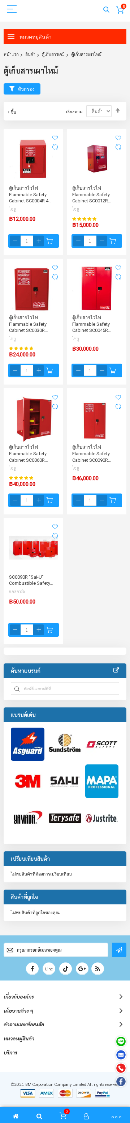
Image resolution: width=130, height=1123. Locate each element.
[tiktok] (65, 968)
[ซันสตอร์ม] (65, 744)
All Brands (116, 671)
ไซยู (12, 209)
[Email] (121, 1054)
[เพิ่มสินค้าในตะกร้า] (49, 241)
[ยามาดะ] (27, 818)
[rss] (97, 968)
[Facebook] (121, 1081)
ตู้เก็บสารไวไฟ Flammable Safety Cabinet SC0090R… (91, 453)
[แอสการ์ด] (27, 744)
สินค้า (30, 54)
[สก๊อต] (102, 744)
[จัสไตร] (102, 818)
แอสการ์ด (17, 591)
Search (106, 10)
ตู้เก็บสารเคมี (53, 54)
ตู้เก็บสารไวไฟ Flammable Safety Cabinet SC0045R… (91, 324)
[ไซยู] (65, 781)
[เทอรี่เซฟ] (65, 818)
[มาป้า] (102, 781)
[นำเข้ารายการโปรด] (55, 138)
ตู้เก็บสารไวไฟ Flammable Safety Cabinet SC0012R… (91, 194)
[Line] (121, 1041)
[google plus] (82, 968)
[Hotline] (121, 1068)
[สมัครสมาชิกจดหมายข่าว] (119, 950)
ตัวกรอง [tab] (26, 88)
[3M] (27, 781)
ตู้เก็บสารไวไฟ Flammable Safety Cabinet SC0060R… (28, 453)
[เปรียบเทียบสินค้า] (55, 147)
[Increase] (38, 241)
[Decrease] (15, 241)
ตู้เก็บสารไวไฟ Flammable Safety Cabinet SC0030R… (28, 324)
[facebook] (32, 968)
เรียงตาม (74, 111)
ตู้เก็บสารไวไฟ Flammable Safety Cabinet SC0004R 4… (30, 194)
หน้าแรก (11, 54)
